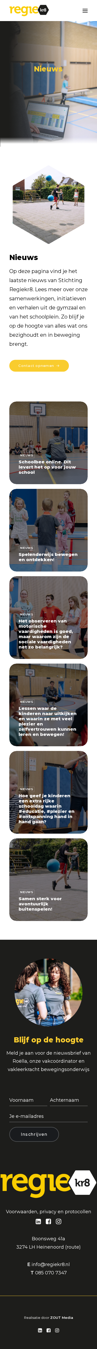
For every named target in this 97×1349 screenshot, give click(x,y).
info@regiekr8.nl (51, 1264)
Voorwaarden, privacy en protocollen (48, 1212)
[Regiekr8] (29, 10)
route (73, 1247)
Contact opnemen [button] (36, 365)
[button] (85, 10)
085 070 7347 (51, 1273)
